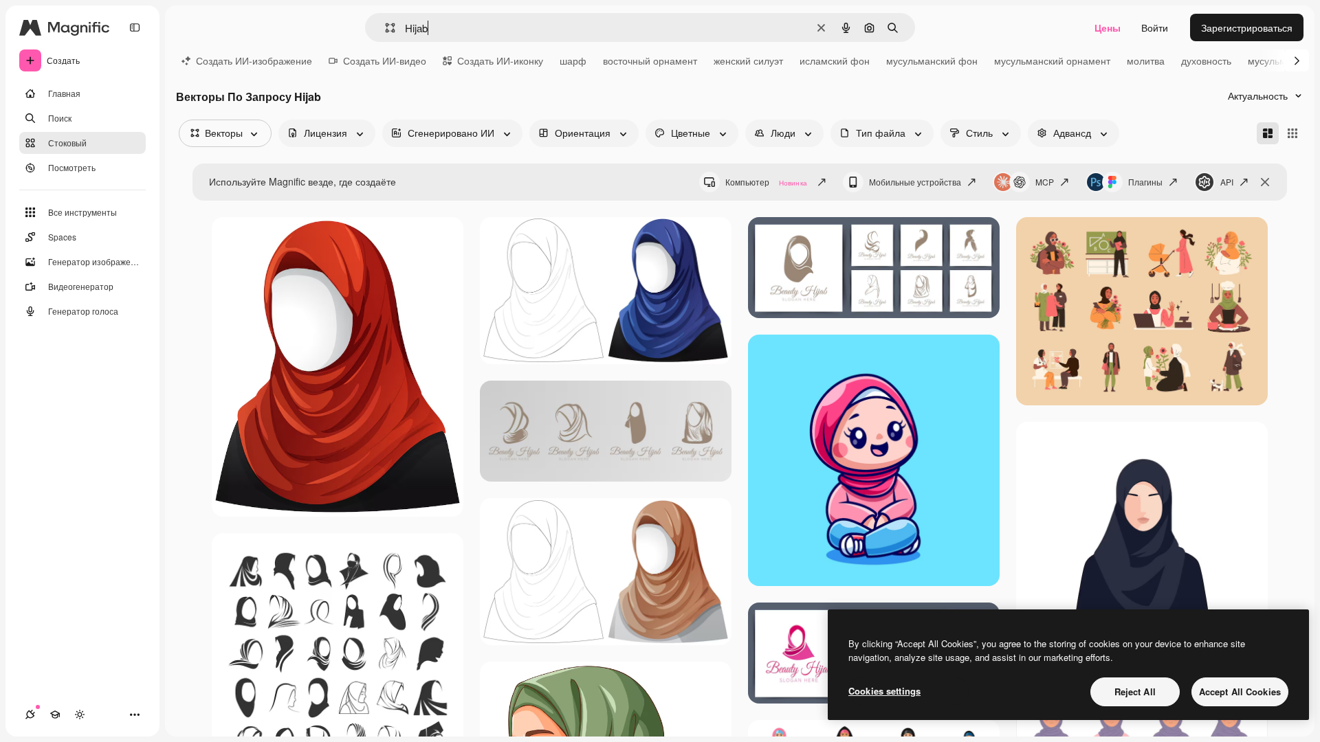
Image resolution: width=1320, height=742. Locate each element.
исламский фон (835, 60)
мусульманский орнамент (1052, 60)
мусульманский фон (932, 60)
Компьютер (766, 182)
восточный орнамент (650, 60)
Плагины (1145, 182)
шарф (573, 60)
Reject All (1135, 691)
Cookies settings (884, 690)
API (1226, 182)
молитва (1146, 60)
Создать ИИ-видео (384, 60)
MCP (1044, 182)
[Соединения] (30, 715)
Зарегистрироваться (1246, 27)
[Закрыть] (1265, 182)
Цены (1107, 27)
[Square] (1293, 133)
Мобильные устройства (915, 182)
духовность (1206, 60)
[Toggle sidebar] (135, 27)
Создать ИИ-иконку (500, 60)
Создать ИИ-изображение (254, 60)
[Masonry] (1268, 133)
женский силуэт (748, 60)
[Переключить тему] (80, 715)
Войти (1154, 27)
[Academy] (55, 715)
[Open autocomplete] (385, 28)
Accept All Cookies (1240, 691)
